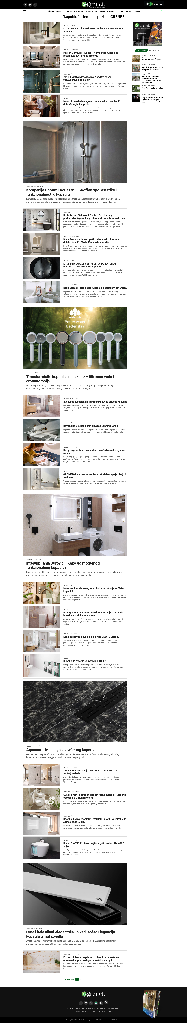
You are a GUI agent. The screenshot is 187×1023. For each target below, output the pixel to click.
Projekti (89, 11)
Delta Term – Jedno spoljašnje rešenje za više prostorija (152, 89)
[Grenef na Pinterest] (86, 1003)
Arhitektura (100, 11)
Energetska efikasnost (75, 11)
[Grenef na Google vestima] (96, 1003)
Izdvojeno (102, 1011)
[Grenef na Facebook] (81, 1003)
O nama (77, 1011)
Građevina (60, 11)
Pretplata (85, 1011)
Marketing (101, 1009)
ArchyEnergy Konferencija (85, 1009)
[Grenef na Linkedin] (101, 1003)
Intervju (120, 11)
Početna (50, 11)
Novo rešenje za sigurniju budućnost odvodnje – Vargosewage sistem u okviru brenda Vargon (152, 79)
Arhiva (137, 11)
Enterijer (110, 11)
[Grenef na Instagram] (91, 1003)
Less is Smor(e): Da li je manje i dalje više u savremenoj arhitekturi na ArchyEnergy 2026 (152, 100)
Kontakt (111, 1011)
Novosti (129, 11)
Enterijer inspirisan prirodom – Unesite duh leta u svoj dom (152, 59)
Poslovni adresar (113, 1009)
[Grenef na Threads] (106, 1002)
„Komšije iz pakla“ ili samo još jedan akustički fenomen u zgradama (152, 69)
